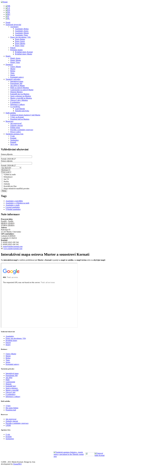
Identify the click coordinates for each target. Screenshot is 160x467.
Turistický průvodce (13, 79)
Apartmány (14, 27)
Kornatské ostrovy (17, 77)
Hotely (8, 56)
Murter (12, 69)
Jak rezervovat (11, 419)
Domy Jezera (20, 41)
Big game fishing (12, 408)
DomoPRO (17, 464)
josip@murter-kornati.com (12, 246)
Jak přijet (9, 378)
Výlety (8, 406)
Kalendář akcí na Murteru (19, 94)
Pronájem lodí (11, 410)
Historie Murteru (16, 92)
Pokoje (12, 48)
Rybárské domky (16, 50)
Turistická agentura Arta (14, 134)
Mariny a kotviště (12, 390)
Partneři (13, 142)
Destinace (9, 65)
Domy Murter (20, 43)
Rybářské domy (11, 340)
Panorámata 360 (16, 83)
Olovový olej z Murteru (19, 100)
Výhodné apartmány (13, 209)
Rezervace (9, 121)
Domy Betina (20, 39)
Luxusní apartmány (13, 207)
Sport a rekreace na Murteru (20, 96)
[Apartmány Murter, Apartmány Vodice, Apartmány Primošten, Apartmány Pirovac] (70, 456)
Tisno (12, 73)
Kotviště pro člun (10, 186)
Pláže (8, 380)
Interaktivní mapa (16, 81)
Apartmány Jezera (21, 31)
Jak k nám (14, 144)
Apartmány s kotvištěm (14, 201)
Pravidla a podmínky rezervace (21, 130)
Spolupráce (14, 140)
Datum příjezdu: (7, 154)
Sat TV (6, 179)
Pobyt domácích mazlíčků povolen (16, 189)
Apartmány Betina (22, 29)
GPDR (8, 425)
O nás (12, 136)
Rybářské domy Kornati (24, 52)
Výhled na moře (9, 175)
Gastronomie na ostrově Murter (21, 90)
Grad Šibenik (20, 109)
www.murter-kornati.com (13, 249)
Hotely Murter (15, 60)
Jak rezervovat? (16, 123)
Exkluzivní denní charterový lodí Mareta (25, 115)
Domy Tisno (19, 46)
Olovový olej (10, 392)
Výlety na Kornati (17, 117)
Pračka (6, 182)
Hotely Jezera (15, 58)
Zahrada (6, 184)
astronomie (11, 382)
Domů (8, 22)
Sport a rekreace (12, 388)
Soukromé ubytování (13, 25)
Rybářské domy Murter (23, 54)
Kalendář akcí (11, 386)
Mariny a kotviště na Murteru (21, 98)
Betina (12, 71)
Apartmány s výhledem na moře (17, 203)
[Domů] (4, 2)
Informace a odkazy (17, 104)
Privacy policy (15, 132)
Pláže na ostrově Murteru (19, 88)
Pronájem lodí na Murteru (19, 119)
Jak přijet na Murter (17, 86)
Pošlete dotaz (15, 128)
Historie (8, 384)
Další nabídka (11, 113)
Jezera (12, 75)
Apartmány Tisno (21, 35)
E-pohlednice (15, 102)
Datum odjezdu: (7, 161)
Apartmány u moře (13, 205)
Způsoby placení (16, 125)
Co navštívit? (15, 107)
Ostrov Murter (15, 67)
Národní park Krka (22, 111)
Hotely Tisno (15, 62)
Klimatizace (8, 177)
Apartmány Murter (22, 33)
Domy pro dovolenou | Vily (20, 37)
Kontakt (13, 138)
